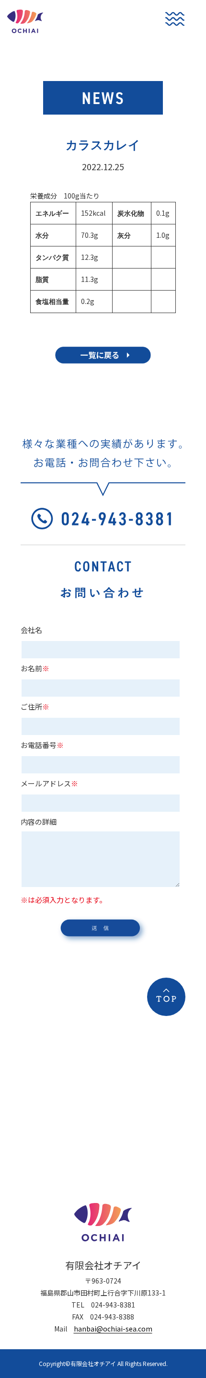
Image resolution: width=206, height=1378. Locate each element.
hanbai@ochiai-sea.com (113, 1328)
